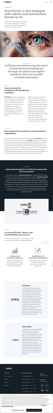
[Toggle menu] (51, 2)
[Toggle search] (46, 2)
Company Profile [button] (8, 376)
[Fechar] (51, 395)
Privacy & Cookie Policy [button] (27, 376)
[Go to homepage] (7, 2)
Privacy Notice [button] (28, 379)
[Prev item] (43, 242)
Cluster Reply (27, 326)
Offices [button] (6, 379)
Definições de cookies (18, 410)
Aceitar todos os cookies (34, 410)
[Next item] (47, 242)
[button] (44, 374)
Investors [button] (6, 382)
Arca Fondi (26, 285)
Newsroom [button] (6, 385)
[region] (26, 403)
